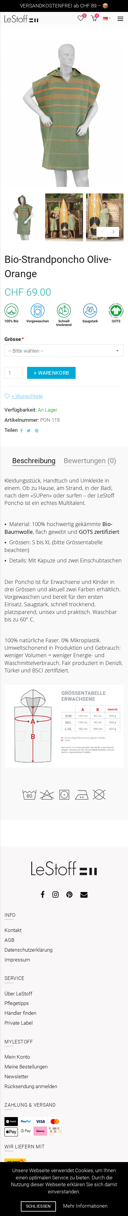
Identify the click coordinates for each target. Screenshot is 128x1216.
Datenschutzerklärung (28, 950)
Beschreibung (33, 460)
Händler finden (20, 1013)
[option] (23, 217)
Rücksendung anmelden (30, 1086)
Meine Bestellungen (26, 1067)
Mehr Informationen (85, 1206)
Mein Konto (17, 1057)
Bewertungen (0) (90, 460)
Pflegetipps (16, 1003)
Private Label (18, 1023)
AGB (9, 940)
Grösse (12, 339)
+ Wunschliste (27, 396)
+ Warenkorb (51, 373)
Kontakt (12, 930)
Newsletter (16, 1076)
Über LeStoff (18, 994)
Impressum (17, 960)
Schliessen (38, 1206)
